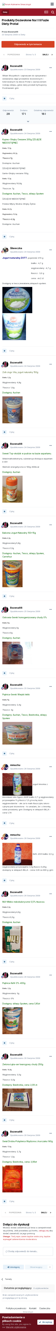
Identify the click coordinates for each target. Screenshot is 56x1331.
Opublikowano (25, 69)
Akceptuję (46, 1322)
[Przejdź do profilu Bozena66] (5, 68)
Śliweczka (16, 248)
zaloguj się (44, 1230)
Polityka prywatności (16, 1308)
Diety (23, 34)
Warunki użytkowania (16, 1327)
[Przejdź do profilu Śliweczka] (5, 250)
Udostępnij (14, 1267)
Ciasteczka (44, 1308)
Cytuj (11, 98)
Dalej (46, 54)
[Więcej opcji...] (51, 68)
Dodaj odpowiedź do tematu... (23, 1251)
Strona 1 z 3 (31, 54)
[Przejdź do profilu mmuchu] (5, 767)
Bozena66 (13, 32)
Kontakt (32, 1308)
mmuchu (15, 765)
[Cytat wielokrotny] (4, 98)
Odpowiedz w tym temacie (28, 44)
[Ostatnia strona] (52, 54)
